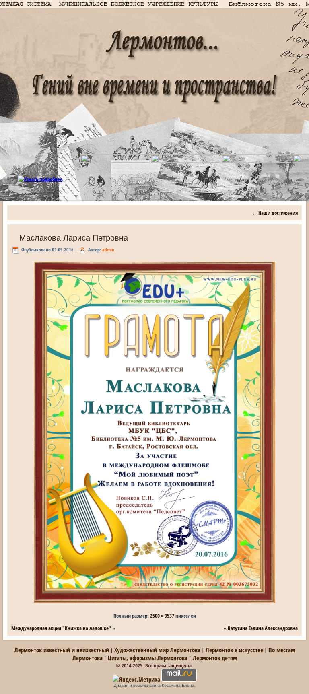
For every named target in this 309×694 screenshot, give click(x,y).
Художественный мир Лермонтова (157, 650)
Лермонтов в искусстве (234, 650)
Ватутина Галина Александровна (263, 628)
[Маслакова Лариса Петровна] (154, 603)
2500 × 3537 (162, 615)
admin (108, 249)
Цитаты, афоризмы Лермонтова (147, 658)
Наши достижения (275, 212)
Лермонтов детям (215, 658)
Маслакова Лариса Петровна (73, 237)
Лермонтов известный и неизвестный (61, 650)
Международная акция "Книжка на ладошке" (61, 628)
